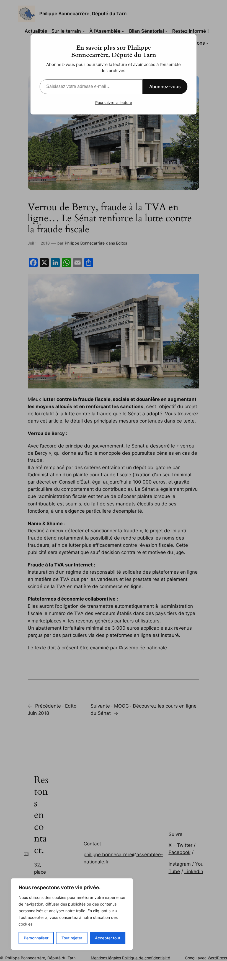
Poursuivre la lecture (113, 102)
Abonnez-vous (165, 86)
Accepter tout (107, 937)
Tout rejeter (71, 937)
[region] (72, 914)
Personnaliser (36, 937)
